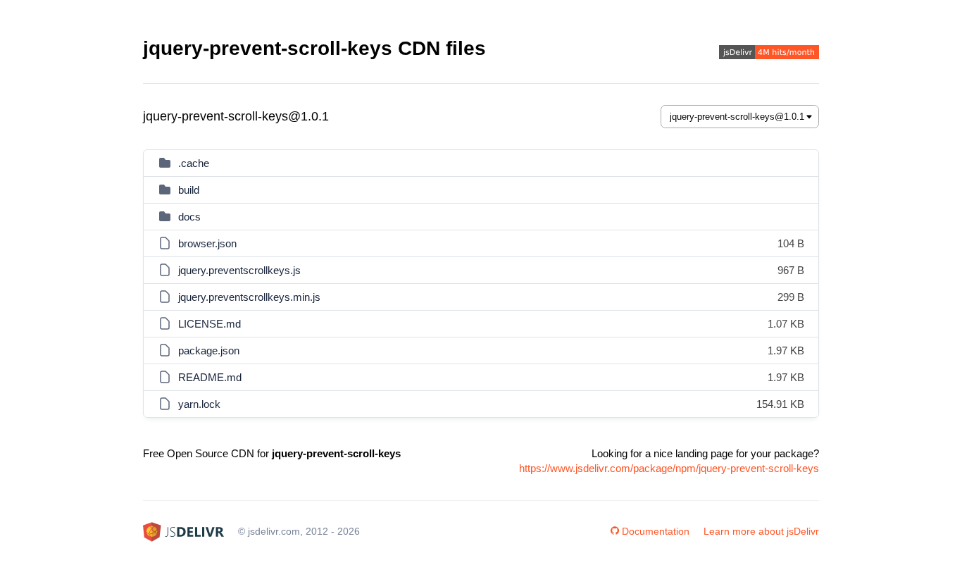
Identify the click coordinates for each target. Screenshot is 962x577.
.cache (193, 163)
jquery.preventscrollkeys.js (239, 270)
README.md (210, 377)
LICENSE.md (209, 324)
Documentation (655, 531)
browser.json (207, 243)
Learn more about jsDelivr (761, 531)
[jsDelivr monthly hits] (769, 54)
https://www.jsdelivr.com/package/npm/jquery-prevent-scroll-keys (669, 468)
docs (189, 217)
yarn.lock (199, 404)
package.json (208, 350)
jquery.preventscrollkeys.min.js (249, 297)
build (188, 190)
